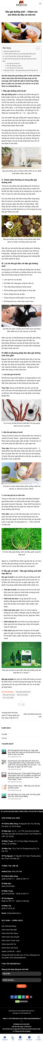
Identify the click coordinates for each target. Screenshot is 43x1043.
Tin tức (4, 738)
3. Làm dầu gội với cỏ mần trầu (14, 68)
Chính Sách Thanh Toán (10, 941)
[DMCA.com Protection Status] (21, 1001)
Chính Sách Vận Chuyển (10, 937)
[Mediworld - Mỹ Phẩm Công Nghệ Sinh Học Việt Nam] (21, 3)
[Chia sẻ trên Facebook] (19, 704)
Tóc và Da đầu (8, 698)
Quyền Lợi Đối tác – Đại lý (11, 951)
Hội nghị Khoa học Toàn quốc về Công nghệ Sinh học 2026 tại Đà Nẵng (24, 795)
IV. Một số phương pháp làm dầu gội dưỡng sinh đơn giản (19, 60)
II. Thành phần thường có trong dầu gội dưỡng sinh (19, 54)
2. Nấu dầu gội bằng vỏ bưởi (13, 65)
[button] (40, 3)
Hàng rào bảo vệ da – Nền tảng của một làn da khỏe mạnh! (24, 787)
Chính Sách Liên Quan (10, 948)
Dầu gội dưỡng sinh (23, 692)
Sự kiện (4, 734)
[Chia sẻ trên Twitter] (23, 704)
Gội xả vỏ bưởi (22, 695)
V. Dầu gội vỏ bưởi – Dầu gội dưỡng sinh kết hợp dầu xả (20, 70)
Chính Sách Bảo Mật (9, 930)
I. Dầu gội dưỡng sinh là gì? (11, 51)
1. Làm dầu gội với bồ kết (12, 63)
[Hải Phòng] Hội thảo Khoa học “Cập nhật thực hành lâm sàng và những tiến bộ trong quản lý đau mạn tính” (24, 752)
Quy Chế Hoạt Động (9, 926)
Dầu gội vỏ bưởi (7, 679)
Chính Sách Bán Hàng (10, 933)
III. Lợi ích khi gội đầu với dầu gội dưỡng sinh (17, 56)
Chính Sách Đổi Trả (9, 944)
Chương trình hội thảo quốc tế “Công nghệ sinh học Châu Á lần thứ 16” (11, 715)
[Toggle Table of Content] (37, 48)
